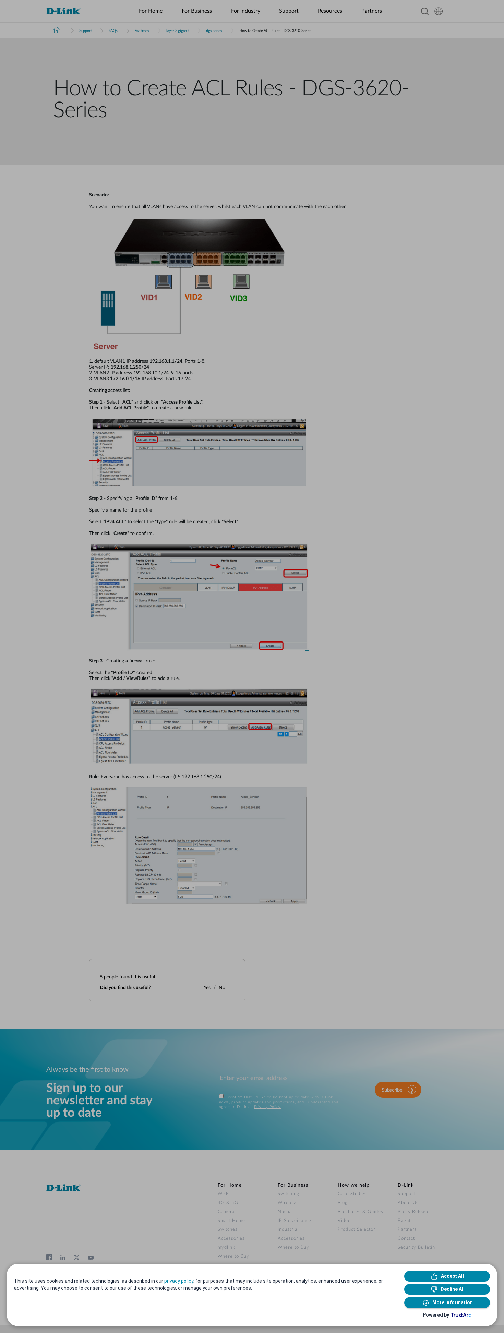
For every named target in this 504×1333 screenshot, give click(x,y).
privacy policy (178, 1281)
